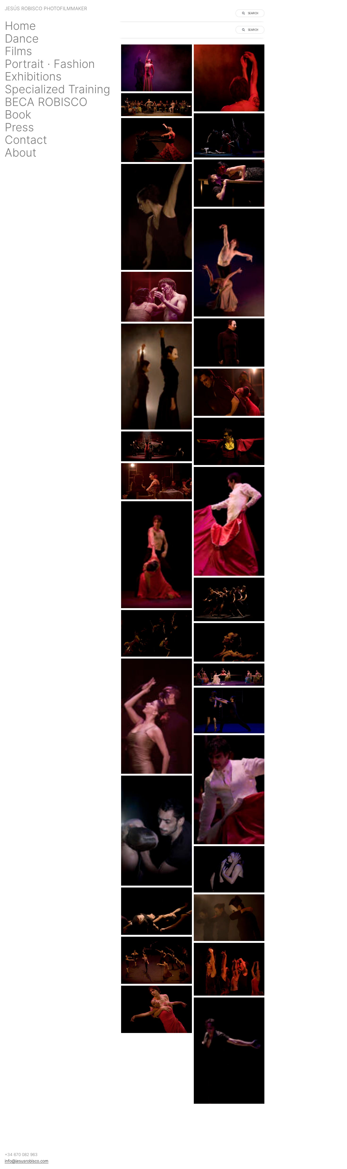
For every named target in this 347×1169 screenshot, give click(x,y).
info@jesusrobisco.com (26, 1161)
